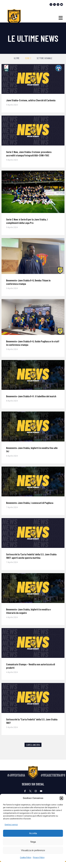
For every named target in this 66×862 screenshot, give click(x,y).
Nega (33, 841)
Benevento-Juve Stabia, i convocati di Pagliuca (29, 502)
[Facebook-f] (51, 4)
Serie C (28, 58)
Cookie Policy (25, 857)
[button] (61, 798)
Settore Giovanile (44, 58)
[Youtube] (61, 4)
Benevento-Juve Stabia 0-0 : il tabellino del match (31, 396)
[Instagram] (58, 4)
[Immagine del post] (33, 79)
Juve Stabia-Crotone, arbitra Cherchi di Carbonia (30, 100)
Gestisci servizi (11, 825)
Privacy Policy (39, 857)
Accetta (33, 833)
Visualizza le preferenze (33, 850)
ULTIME (16, 58)
